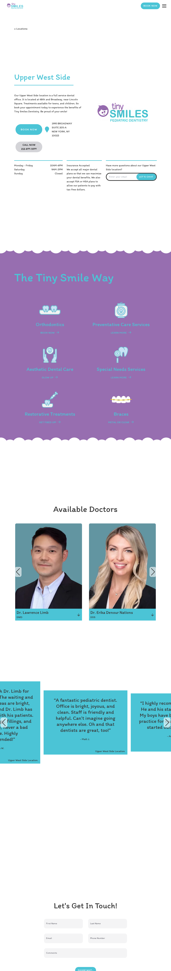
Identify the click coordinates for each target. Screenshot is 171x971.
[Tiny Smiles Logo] (15, 6)
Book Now (150, 5)
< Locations (20, 28)
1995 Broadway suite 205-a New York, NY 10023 (62, 129)
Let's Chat (146, 176)
